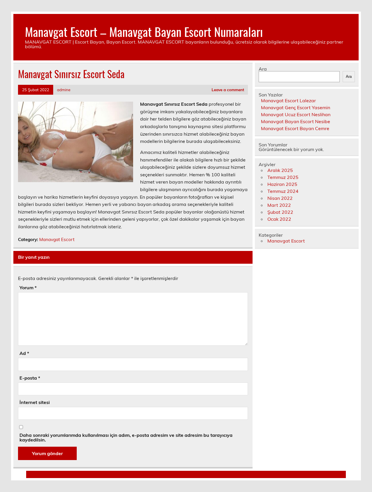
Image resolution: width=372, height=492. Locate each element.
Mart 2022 (279, 205)
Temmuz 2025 (282, 177)
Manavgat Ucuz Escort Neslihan (295, 114)
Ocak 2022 (279, 219)
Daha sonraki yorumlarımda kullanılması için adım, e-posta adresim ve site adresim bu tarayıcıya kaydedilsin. (126, 437)
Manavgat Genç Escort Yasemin (295, 107)
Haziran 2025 (282, 184)
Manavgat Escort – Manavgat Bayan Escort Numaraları (144, 31)
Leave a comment (228, 89)
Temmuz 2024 (282, 191)
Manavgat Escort (56, 239)
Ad (24, 353)
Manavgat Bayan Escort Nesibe (295, 121)
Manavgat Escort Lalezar (288, 100)
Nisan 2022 (280, 198)
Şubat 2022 (280, 212)
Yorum (28, 287)
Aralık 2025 (280, 170)
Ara (263, 69)
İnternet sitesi (34, 402)
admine (63, 89)
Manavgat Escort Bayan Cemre (295, 128)
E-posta (29, 378)
